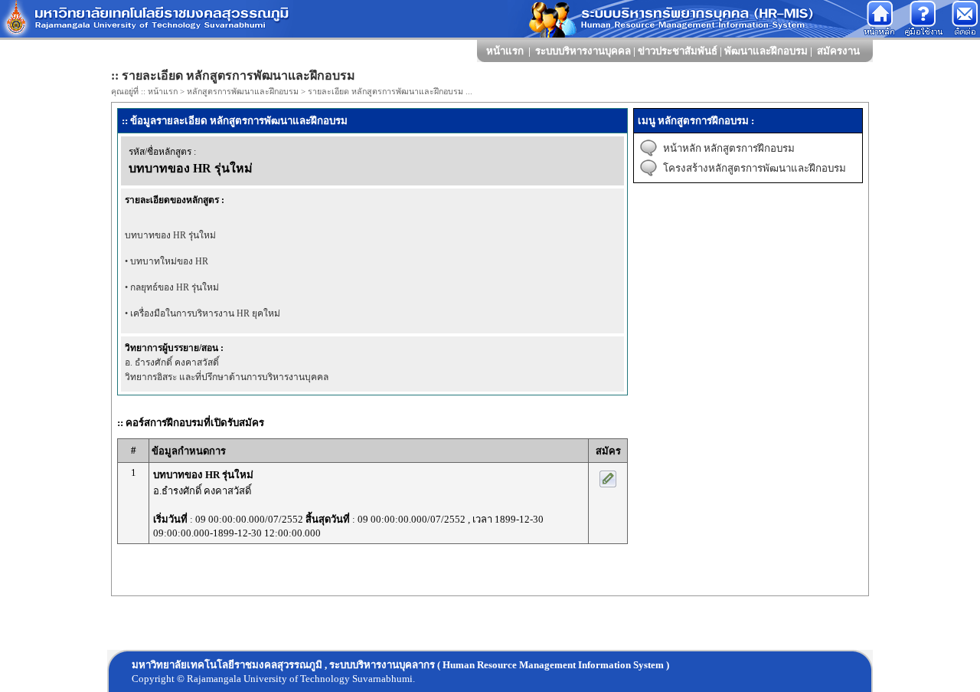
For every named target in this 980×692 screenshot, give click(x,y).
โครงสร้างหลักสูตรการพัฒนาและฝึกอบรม (754, 168)
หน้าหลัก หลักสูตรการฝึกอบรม (729, 148)
